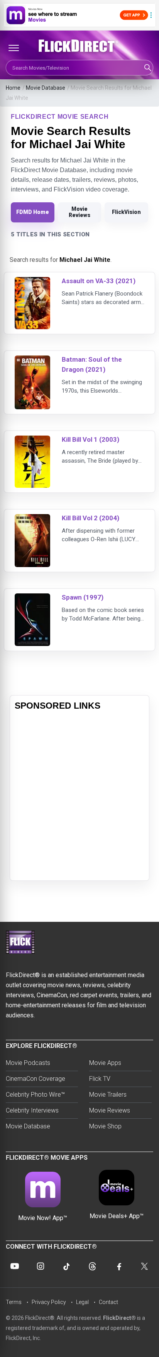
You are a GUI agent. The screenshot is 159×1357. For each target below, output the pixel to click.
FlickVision (126, 212)
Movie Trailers (108, 1094)
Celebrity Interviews (32, 1110)
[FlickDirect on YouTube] (14, 1266)
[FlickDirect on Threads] (92, 1266)
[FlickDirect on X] (144, 1266)
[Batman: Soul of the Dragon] (32, 360)
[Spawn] (32, 598)
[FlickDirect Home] (79, 46)
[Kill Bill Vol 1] (32, 440)
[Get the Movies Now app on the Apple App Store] (79, 15)
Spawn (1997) (82, 597)
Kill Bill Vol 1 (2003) (90, 439)
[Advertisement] (79, 796)
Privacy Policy (49, 1302)
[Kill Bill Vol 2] (32, 519)
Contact (108, 1302)
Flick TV (99, 1078)
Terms (14, 1302)
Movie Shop (105, 1126)
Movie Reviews (79, 212)
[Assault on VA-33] (32, 281)
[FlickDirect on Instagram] (40, 1266)
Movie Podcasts (28, 1062)
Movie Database (45, 88)
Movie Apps (105, 1062)
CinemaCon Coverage (35, 1078)
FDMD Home (32, 212)
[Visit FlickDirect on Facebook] (118, 1266)
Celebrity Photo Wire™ (35, 1094)
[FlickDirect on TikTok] (66, 1266)
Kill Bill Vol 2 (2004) (90, 518)
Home (13, 88)
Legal (82, 1302)
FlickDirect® (119, 1318)
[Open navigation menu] (13, 48)
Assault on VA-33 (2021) (98, 281)
